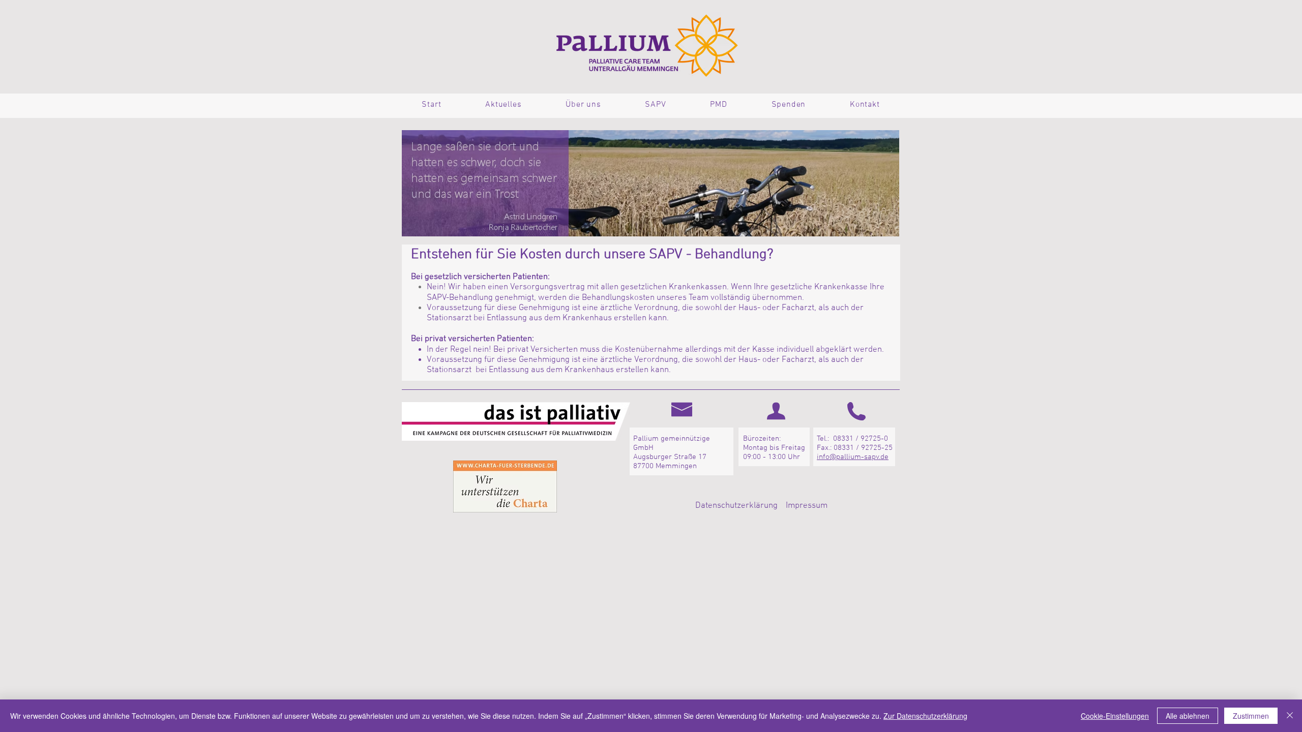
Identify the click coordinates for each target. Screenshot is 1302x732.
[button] (503, 105)
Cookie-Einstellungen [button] (1115, 716)
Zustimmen (1251, 716)
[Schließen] (1290, 716)
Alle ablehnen (1187, 716)
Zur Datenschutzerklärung (925, 716)
